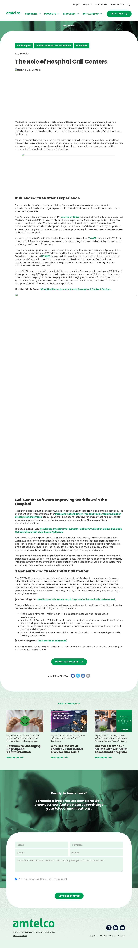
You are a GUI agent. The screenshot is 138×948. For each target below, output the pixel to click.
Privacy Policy (106, 935)
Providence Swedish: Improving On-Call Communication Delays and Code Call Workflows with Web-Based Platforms (68, 530)
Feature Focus (110, 741)
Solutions (31, 13)
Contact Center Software (67, 738)
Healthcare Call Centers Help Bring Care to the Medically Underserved (76, 599)
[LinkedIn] (83, 676)
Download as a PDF (67, 661)
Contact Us (101, 4)
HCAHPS (45, 256)
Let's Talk (117, 13)
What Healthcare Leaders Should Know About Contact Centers (75, 289)
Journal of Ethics (70, 217)
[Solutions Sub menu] (40, 14)
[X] (78, 676)
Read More (12, 757)
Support (87, 4)
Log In (76, 4)
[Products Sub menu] (58, 14)
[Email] (88, 676)
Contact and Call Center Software (53, 45)
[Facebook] (73, 676)
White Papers (24, 45)
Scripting (122, 741)
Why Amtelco (91, 13)
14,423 (92, 238)
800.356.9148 (117, 4)
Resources (69, 13)
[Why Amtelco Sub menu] (101, 14)
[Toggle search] (129, 5)
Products (50, 13)
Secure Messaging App (26, 741)
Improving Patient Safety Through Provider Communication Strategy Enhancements (68, 515)
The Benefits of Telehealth (51, 640)
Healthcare (81, 45)
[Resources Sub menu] (78, 14)
